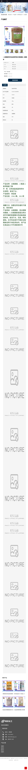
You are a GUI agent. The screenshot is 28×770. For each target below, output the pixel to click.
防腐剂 (2, 751)
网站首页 (10, 14)
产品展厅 (15, 14)
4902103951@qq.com (12, 736)
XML (22, 758)
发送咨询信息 (15, 80)
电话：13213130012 (9, 734)
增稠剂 (2, 746)
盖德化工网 (16, 760)
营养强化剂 (19, 14)
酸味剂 (2, 749)
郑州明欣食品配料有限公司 (5, 758)
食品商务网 (11, 760)
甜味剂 (2, 748)
